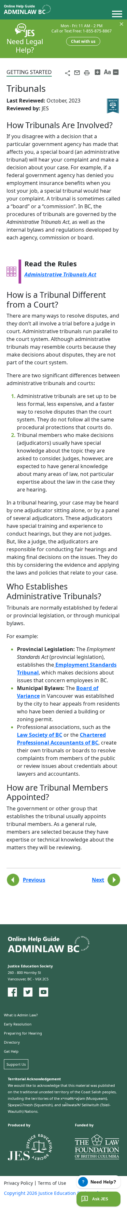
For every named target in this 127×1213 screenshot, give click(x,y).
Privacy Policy (18, 1183)
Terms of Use (52, 1183)
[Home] (30, 10)
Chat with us (83, 41)
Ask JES (100, 1199)
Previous (34, 879)
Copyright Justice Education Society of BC (54, 1193)
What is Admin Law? (21, 1015)
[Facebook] (12, 992)
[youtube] (43, 992)
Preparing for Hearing (23, 1033)
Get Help (11, 1051)
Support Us (16, 1064)
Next (98, 879)
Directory (12, 1042)
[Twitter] (28, 992)
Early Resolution (18, 1024)
